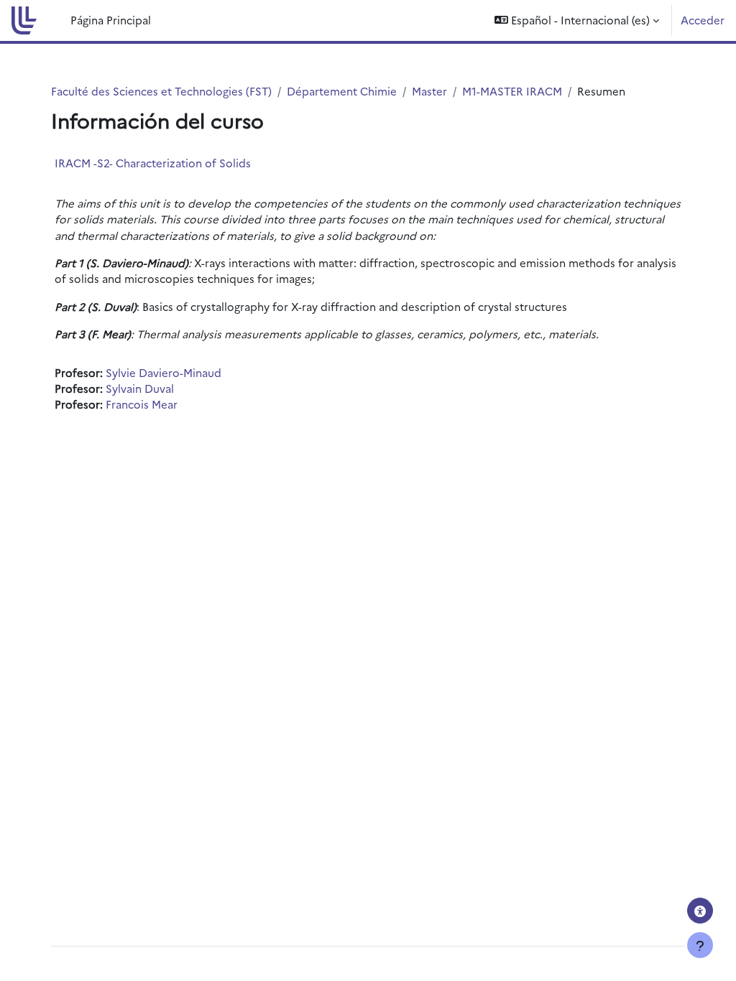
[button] (576, 20)
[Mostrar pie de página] (700, 945)
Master (429, 90)
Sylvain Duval (140, 388)
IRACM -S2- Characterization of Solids (153, 162)
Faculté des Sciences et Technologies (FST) (161, 90)
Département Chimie (342, 90)
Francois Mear (142, 404)
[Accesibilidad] (700, 911)
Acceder (702, 19)
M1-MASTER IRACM (512, 90)
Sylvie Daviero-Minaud (163, 372)
